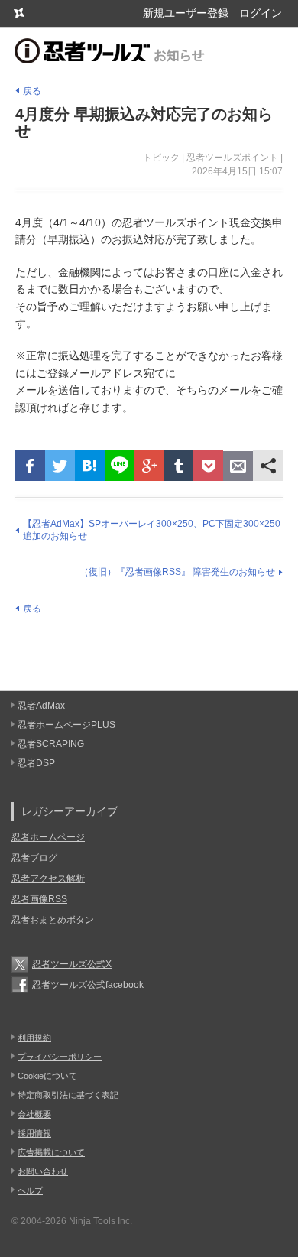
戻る (32, 91)
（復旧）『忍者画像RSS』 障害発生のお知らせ (177, 572)
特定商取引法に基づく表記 (68, 1094)
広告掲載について (51, 1152)
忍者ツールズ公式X (72, 964)
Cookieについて (47, 1075)
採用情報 (34, 1133)
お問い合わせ (43, 1171)
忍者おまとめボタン (52, 919)
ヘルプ (30, 1190)
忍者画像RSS (39, 899)
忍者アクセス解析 (48, 878)
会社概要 (34, 1114)
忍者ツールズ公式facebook (88, 984)
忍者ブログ (34, 858)
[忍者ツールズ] (18, 13)
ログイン (260, 13)
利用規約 (34, 1037)
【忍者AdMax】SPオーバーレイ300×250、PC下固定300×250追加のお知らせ (151, 530)
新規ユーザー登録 (185, 13)
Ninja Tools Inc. (100, 1221)
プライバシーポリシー (60, 1056)
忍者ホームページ (48, 837)
